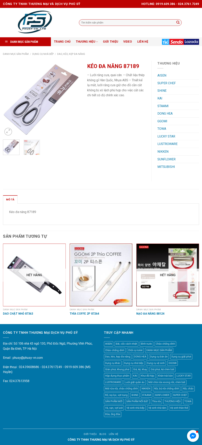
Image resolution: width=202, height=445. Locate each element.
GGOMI (162, 121)
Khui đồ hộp (147, 375)
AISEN (161, 75)
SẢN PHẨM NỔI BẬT (137, 401)
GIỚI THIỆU (110, 41)
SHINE (161, 91)
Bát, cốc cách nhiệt (126, 343)
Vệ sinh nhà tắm (157, 407)
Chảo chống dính (165, 343)
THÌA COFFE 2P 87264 (84, 313)
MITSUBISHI (166, 167)
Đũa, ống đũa (112, 414)
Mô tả (10, 199)
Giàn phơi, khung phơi (117, 369)
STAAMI (163, 106)
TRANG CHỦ (62, 41)
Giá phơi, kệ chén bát (162, 369)
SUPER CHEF (166, 83)
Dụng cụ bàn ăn (159, 356)
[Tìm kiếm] (178, 22)
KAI (159, 98)
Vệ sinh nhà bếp (135, 407)
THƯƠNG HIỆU (85, 41)
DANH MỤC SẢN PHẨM (16, 53)
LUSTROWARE (167, 144)
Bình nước (146, 343)
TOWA (161, 129)
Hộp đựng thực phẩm (117, 375)
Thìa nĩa (156, 401)
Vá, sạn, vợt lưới (114, 407)
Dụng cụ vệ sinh (156, 363)
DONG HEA (165, 113)
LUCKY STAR (166, 136)
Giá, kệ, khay (140, 369)
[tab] (10, 199)
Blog (102, 434)
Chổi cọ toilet (135, 350)
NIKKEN (162, 151)
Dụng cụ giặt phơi (181, 356)
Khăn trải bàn (165, 375)
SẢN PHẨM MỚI (114, 401)
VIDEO (127, 41)
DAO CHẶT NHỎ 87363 (18, 313)
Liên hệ (113, 434)
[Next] (74, 98)
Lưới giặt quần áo (135, 382)
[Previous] (9, 98)
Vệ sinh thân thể (179, 407)
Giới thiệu (90, 434)
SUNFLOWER (166, 159)
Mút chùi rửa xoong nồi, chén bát (166, 382)
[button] (193, 436)
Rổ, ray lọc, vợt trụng (116, 395)
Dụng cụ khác (112, 363)
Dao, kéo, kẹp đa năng (71, 53)
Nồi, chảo (188, 388)
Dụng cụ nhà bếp (43, 53)
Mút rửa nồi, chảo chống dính (121, 388)
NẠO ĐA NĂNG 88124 (150, 313)
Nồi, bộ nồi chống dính (166, 388)
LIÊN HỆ (142, 41)
